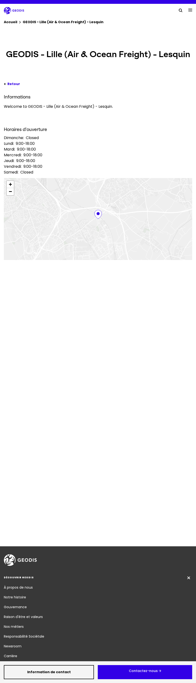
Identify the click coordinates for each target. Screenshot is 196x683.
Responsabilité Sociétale (24, 636)
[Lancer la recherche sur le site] (181, 10)
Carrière (10, 656)
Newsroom (13, 646)
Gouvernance (15, 607)
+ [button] (10, 184)
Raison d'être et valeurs (23, 616)
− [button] (10, 192)
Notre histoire (15, 597)
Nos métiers (14, 626)
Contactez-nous (143, 670)
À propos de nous (18, 587)
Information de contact (49, 672)
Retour (13, 83)
